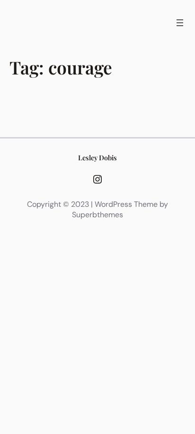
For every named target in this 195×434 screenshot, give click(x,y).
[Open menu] (180, 22)
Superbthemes (97, 215)
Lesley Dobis (97, 157)
